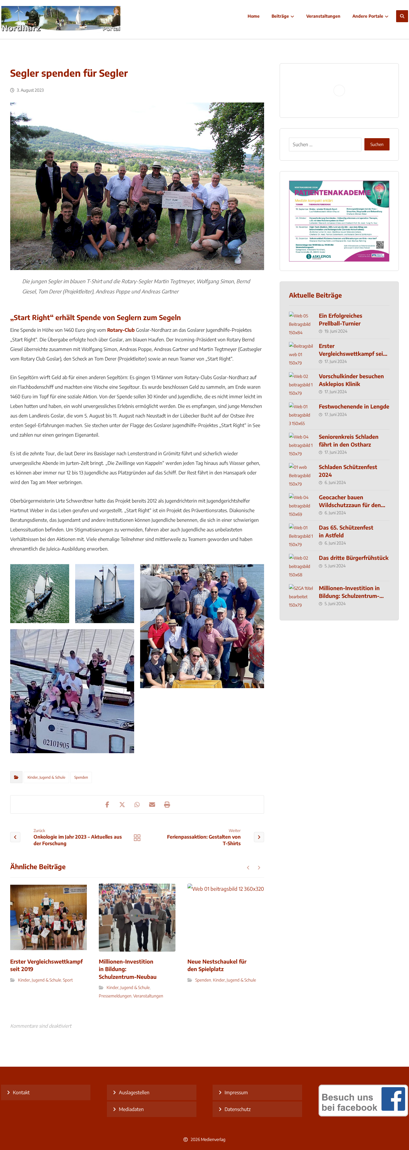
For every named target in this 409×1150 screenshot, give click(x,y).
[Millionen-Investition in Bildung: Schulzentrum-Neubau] (301, 596)
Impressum (236, 1092)
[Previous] (248, 867)
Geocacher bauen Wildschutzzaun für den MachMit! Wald (350, 505)
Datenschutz (238, 1109)
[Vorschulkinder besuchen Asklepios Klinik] (301, 384)
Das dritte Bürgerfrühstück (354, 557)
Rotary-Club (121, 330)
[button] (402, 16)
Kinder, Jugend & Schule (46, 777)
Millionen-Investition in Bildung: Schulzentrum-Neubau (349, 595)
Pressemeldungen (115, 995)
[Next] (259, 867)
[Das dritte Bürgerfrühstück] (301, 566)
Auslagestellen (134, 1092)
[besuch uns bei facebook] (363, 1115)
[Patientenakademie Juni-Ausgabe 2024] (339, 221)
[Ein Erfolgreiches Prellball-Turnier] (301, 324)
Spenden (81, 777)
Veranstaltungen (148, 995)
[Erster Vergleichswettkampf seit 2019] (301, 354)
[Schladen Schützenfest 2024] (301, 475)
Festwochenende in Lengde (354, 406)
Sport (68, 979)
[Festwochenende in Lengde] (301, 414)
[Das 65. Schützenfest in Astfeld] (301, 536)
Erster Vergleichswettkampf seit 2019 (352, 353)
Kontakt (21, 1092)
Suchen (377, 144)
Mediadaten (131, 1109)
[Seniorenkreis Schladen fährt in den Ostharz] (301, 445)
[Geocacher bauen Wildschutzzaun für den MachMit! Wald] (301, 505)
